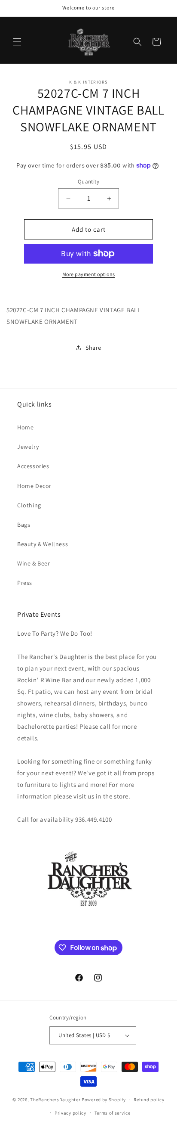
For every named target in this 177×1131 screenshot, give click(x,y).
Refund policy (149, 1100)
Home (25, 427)
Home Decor (34, 486)
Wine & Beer (33, 563)
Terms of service (113, 1113)
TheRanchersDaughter (55, 1100)
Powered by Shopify (104, 1100)
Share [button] (93, 347)
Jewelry (28, 447)
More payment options (88, 274)
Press (24, 583)
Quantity (88, 181)
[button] (17, 41)
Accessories (33, 466)
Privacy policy (70, 1113)
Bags (23, 524)
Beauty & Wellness (42, 544)
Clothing (29, 505)
